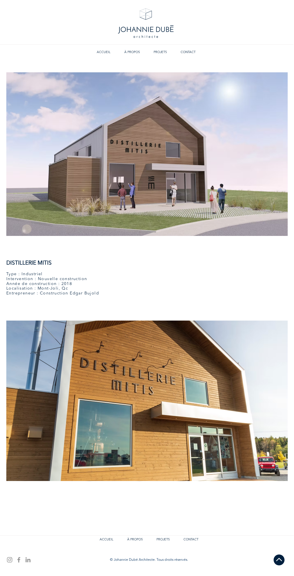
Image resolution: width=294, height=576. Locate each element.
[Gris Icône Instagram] (9, 559)
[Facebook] (18, 559)
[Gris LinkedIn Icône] (28, 559)
